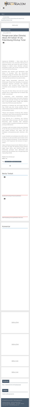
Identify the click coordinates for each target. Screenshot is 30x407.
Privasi (22, 403)
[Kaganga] (15, 3)
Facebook (5, 381)
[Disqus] (15, 250)
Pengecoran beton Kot (17, 161)
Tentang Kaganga (6, 402)
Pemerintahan (6, 17)
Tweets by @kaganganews (8, 394)
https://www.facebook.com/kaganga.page (11, 384)
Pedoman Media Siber (16, 402)
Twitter (5, 390)
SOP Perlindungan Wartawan (8, 403)
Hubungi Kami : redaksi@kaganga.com (10, 404)
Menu (3, 14)
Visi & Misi (18, 403)
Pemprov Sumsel (8, 161)
